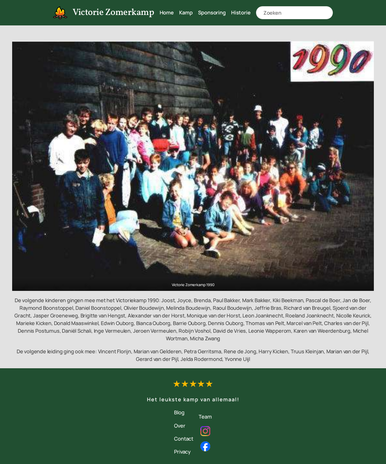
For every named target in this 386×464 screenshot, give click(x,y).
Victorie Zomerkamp (113, 12)
